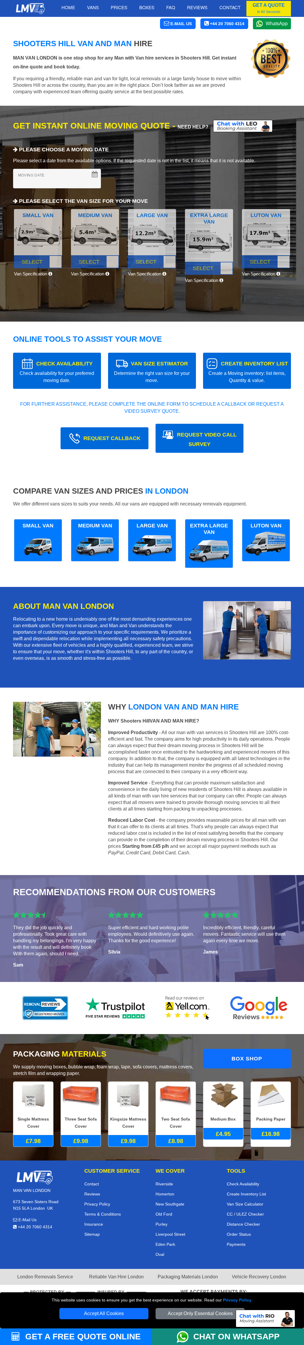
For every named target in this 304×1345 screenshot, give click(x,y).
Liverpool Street (170, 1234)
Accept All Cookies (104, 1313)
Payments (236, 1244)
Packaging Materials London (188, 1276)
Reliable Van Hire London (116, 1276)
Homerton (165, 1194)
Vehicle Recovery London (259, 1276)
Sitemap (92, 1234)
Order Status (239, 1234)
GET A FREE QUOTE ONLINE (82, 1336)
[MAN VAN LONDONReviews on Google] (259, 1008)
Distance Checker (243, 1224)
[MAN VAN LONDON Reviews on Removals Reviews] (45, 1008)
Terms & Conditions (102, 1214)
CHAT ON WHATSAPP (236, 1336)
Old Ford (164, 1214)
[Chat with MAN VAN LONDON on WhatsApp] (185, 1337)
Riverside (164, 1184)
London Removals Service (45, 1276)
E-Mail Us (27, 1219)
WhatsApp (277, 23)
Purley (161, 1224)
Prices (119, 7)
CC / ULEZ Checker (245, 1214)
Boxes (146, 7)
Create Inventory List (246, 1194)
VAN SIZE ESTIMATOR (152, 372)
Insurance (93, 1224)
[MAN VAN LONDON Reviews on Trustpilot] (116, 1008)
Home (68, 7)
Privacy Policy (237, 1300)
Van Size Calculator (245, 1204)
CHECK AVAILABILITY (57, 372)
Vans (93, 7)
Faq (170, 7)
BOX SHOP (247, 1059)
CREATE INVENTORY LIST (248, 372)
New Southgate (170, 1204)
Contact (229, 7)
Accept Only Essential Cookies (200, 1313)
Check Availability (243, 1184)
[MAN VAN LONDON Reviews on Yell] (187, 1008)
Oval (160, 1254)
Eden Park (165, 1244)
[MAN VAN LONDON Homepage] (30, 8)
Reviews (197, 7)
